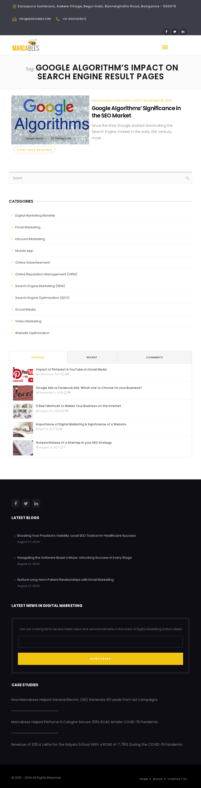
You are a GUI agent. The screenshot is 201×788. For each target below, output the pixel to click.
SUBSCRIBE (100, 659)
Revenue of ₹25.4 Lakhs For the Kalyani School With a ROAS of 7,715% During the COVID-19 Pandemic (97, 744)
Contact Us (177, 779)
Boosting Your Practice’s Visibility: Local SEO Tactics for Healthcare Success (76, 535)
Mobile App (24, 250)
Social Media (25, 309)
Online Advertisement (32, 262)
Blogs (158, 779)
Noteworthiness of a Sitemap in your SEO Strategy (74, 442)
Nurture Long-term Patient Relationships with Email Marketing (65, 579)
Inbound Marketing (30, 239)
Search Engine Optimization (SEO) (116, 101)
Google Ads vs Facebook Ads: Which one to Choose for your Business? (89, 388)
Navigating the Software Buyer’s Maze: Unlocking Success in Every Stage (74, 557)
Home (143, 779)
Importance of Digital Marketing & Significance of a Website (81, 424)
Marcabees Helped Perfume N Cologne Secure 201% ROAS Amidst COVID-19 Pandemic (84, 721)
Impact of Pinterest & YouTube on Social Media (71, 369)
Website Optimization (32, 333)
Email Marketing (27, 227)
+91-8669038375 (74, 19)
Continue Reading (34, 150)
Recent (92, 357)
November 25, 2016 (158, 100)
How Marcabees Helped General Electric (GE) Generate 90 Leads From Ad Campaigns (84, 699)
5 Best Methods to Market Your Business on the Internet (78, 406)
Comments (154, 357)
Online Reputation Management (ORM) (46, 274)
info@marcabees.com (35, 19)
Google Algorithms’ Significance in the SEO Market (136, 112)
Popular (37, 357)
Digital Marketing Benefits (35, 215)
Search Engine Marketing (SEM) (40, 286)
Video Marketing (28, 321)
